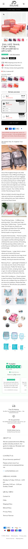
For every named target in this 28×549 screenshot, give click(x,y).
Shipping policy (19, 538)
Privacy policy (22, 535)
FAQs (4, 500)
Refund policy (14, 535)
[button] (4, 4)
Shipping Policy (7, 504)
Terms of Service (8, 515)
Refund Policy (7, 508)
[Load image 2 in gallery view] (10, 40)
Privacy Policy (7, 512)
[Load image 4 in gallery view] (19, 40)
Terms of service (10, 538)
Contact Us (6, 496)
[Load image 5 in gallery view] (23, 40)
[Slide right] (26, 39)
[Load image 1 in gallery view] (5, 40)
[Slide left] (1, 39)
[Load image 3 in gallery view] (14, 40)
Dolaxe (7, 535)
